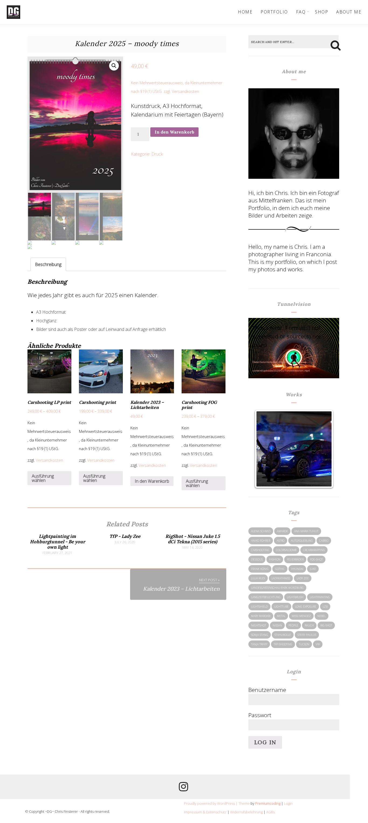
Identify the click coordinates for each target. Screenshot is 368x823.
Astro (280, 540)
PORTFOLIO (274, 12)
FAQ (301, 12)
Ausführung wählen (43, 478)
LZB (325, 606)
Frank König (260, 569)
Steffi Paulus (306, 635)
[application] (293, 345)
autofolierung (302, 540)
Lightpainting (320, 597)
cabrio (323, 540)
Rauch (309, 625)
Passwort (259, 715)
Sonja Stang (259, 635)
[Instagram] (183, 788)
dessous (257, 559)
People (293, 625)
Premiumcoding (267, 803)
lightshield (259, 606)
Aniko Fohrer (260, 540)
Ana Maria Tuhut (306, 531)
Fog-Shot (316, 559)
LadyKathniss (281, 578)
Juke (313, 569)
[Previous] (264, 449)
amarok (282, 531)
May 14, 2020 (192, 547)
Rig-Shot (326, 625)
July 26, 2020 (125, 542)
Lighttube (281, 606)
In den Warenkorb (174, 132)
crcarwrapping (314, 550)
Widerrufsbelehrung (246, 812)
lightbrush (295, 597)
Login (288, 803)
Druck (157, 154)
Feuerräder (295, 559)
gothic (280, 569)
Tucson (304, 644)
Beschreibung (48, 264)
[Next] (323, 449)
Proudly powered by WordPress (209, 803)
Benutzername (267, 690)
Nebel (321, 616)
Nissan (277, 625)
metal (281, 616)
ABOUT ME (348, 12)
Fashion (274, 559)
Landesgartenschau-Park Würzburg (277, 588)
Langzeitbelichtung (265, 597)
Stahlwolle (283, 635)
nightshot (258, 625)
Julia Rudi (258, 578)
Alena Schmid (260, 531)
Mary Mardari (260, 616)
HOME (245, 12)
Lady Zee (303, 578)
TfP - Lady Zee (124, 536)
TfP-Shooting (283, 644)
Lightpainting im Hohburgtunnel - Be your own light (57, 541)
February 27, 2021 (57, 553)
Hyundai (297, 569)
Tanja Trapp (259, 644)
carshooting (260, 550)
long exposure (305, 606)
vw (318, 644)
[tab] (48, 264)
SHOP (321, 12)
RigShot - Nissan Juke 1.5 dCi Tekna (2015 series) (192, 539)
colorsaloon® (286, 550)
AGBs (270, 812)
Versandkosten (185, 91)
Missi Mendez (301, 616)
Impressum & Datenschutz (205, 812)
